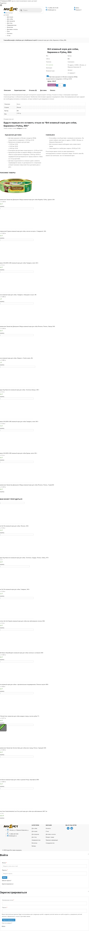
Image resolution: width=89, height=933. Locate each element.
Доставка (43, 90)
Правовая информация (52, 840)
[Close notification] (1, 5)
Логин (4, 862)
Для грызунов (11, 21)
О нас (8, 35)
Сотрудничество (50, 843)
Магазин (10, 40)
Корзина (78, 10)
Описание (7, 90)
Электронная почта (8, 900)
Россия (19, 107)
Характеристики (19, 90)
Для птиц (9, 23)
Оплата (52, 90)
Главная (6, 40)
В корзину (52, 85)
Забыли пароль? (6, 880)
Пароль (5, 870)
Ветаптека (10, 27)
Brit (69, 58)
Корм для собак (22, 40)
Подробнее (3, 3)
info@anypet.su (51, 10)
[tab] (8, 90)
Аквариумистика (11, 25)
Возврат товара (50, 837)
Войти (77, 7)
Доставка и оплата (12, 29)
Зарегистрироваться (7, 884)
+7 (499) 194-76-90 (52, 7)
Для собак (10, 19)
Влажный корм (31, 40)
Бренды (34, 846)
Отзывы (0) (33, 90)
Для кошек (10, 17)
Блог (8, 31)
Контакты (9, 33)
